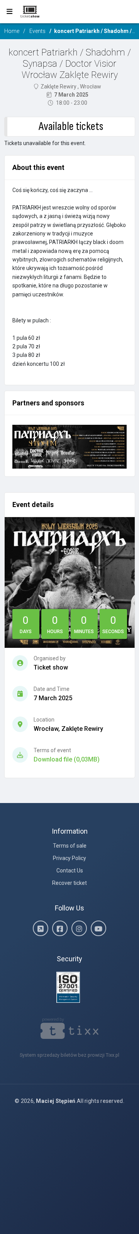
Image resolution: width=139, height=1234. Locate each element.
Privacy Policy (69, 858)
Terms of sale (69, 846)
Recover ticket (69, 883)
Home (11, 31)
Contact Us (69, 870)
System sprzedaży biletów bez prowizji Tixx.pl (69, 1055)
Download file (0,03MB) (67, 759)
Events (37, 31)
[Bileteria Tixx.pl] (69, 1028)
